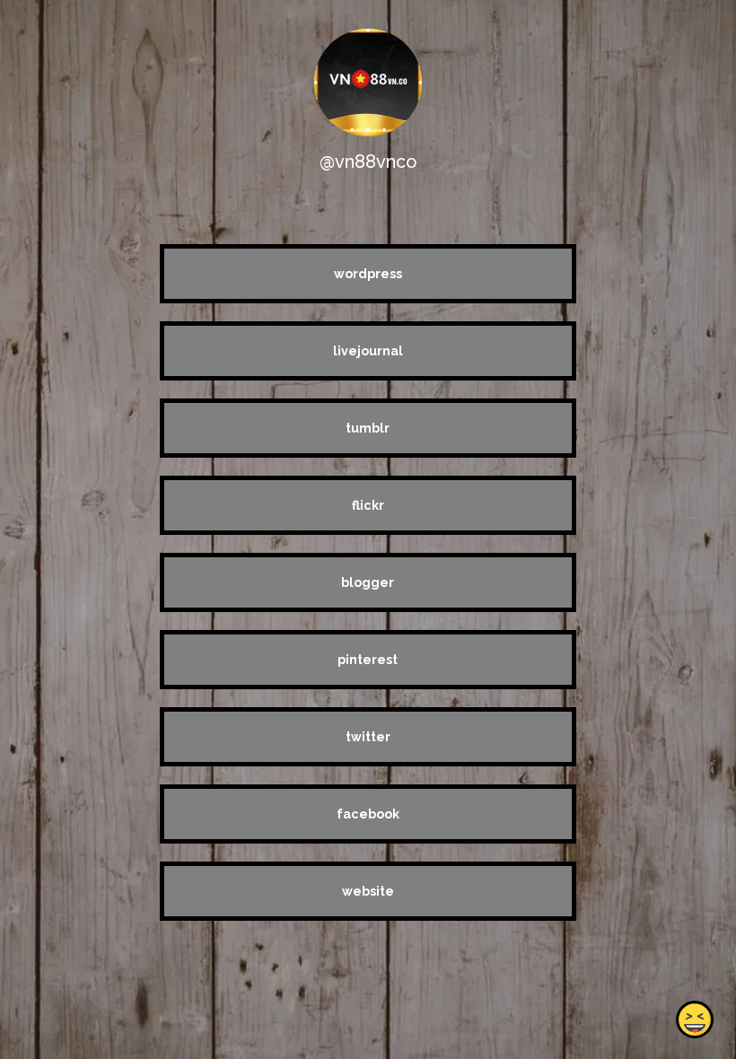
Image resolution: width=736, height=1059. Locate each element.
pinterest (367, 659)
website (368, 891)
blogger (367, 582)
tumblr (368, 428)
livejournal (368, 351)
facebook (368, 814)
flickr (368, 505)
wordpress (368, 274)
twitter (368, 737)
